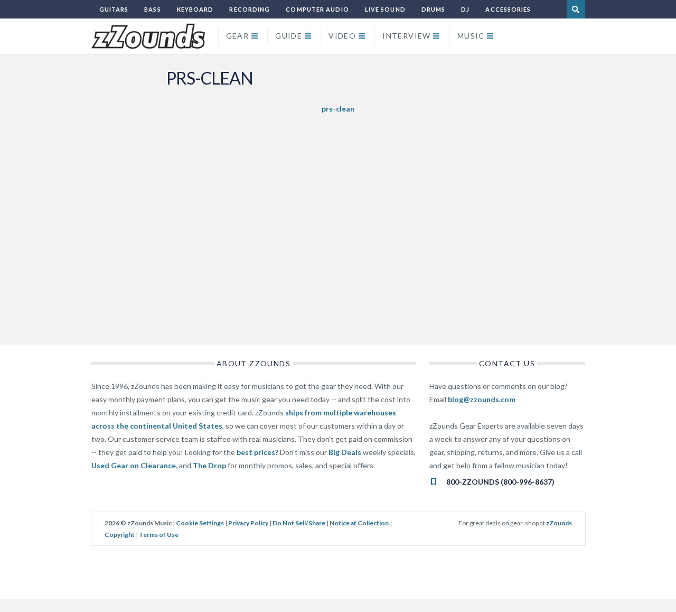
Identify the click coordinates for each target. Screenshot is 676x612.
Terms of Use (159, 535)
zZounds (559, 523)
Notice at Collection (359, 523)
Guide (288, 35)
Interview (406, 35)
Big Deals (344, 452)
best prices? (257, 452)
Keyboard (195, 9)
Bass (152, 9)
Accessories (508, 9)
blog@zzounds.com (481, 399)
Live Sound (385, 9)
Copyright (120, 535)
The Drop (209, 465)
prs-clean (338, 108)
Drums (433, 9)
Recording (249, 9)
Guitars (114, 9)
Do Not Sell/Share (299, 523)
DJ (465, 9)
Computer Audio (317, 9)
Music (471, 35)
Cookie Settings (200, 523)
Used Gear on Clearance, (134, 465)
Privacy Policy (248, 523)
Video (342, 35)
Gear (237, 35)
